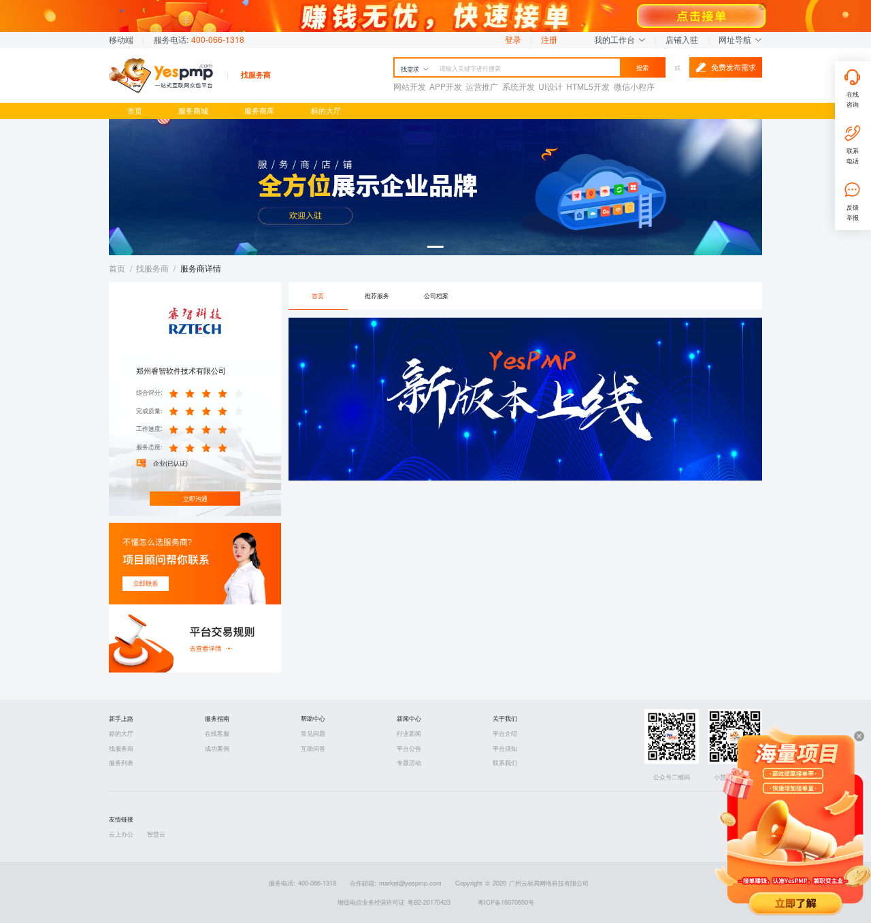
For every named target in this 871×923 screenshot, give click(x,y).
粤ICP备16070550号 (506, 902)
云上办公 (121, 834)
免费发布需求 (733, 67)
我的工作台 (616, 39)
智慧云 (156, 834)
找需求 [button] (410, 69)
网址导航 (736, 39)
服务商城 (193, 111)
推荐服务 (377, 295)
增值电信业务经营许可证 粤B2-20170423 (394, 902)
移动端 (121, 39)
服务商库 (259, 111)
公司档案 (436, 295)
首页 (134, 111)
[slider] (208, 393)
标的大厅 (326, 111)
